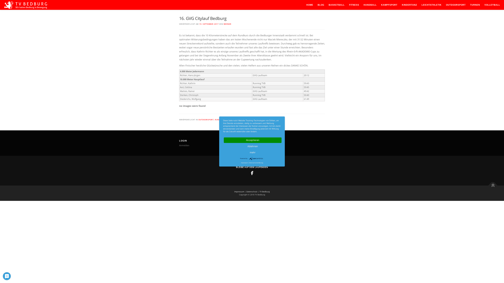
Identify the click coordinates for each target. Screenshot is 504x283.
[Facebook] (252, 173)
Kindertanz (409, 5)
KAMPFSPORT (389, 5)
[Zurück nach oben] (493, 185)
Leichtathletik (432, 5)
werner (227, 24)
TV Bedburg (264, 191)
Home (309, 5)
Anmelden (184, 145)
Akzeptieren (252, 140)
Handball (370, 5)
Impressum (239, 191)
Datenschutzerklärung (256, 163)
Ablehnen (252, 146)
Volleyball (492, 5)
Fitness (354, 5)
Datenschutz (251, 191)
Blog (321, 5)
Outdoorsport (456, 5)
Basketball (337, 5)
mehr (253, 152)
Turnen (475, 5)
